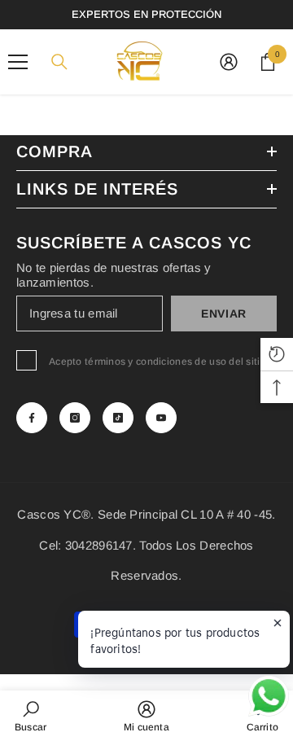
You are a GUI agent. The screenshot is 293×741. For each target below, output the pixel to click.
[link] (30, 716)
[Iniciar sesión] (228, 61)
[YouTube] (161, 417)
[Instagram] (74, 417)
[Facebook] (31, 417)
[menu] (18, 62)
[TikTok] (118, 417)
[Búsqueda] (59, 62)
